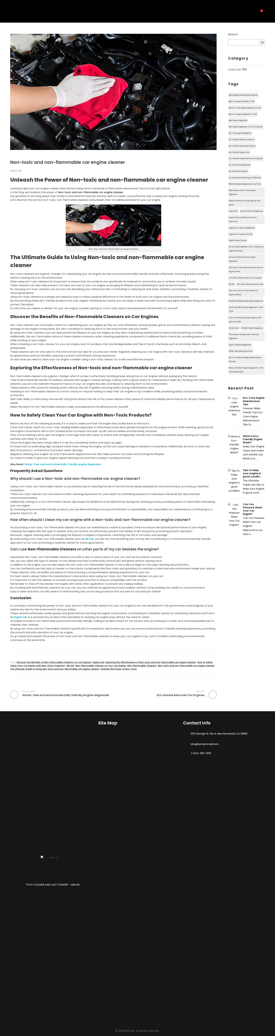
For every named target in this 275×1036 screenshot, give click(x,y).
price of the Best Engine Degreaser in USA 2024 (246, 309)
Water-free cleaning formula (241, 351)
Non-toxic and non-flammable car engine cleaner (186, 665)
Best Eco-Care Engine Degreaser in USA (245, 108)
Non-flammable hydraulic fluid (250, 284)
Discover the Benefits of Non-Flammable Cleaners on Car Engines (54, 662)
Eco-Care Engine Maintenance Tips (253, 401)
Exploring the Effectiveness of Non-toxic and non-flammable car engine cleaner (151, 662)
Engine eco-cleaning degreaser (242, 228)
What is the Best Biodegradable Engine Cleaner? (245, 359)
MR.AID (70, 665)
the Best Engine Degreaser (252, 328)
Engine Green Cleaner (238, 240)
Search (233, 34)
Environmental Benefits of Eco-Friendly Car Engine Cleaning (246, 249)
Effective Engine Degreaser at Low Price (245, 184)
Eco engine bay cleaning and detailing (245, 177)
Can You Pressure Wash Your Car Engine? (252, 509)
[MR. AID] (16, 12)
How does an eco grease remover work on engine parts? (246, 269)
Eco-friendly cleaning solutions (242, 139)
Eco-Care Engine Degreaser (240, 133)
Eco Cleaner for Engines (238, 171)
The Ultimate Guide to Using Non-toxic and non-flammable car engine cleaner (54, 669)
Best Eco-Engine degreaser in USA (243, 114)
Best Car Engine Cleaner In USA (241, 101)
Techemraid (234, 328)
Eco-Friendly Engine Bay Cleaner (242, 146)
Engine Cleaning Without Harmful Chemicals (243, 219)
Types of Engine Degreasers (240, 345)
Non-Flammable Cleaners (142, 665)
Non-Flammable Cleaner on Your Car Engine (100, 665)
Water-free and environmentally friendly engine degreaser (62, 464)
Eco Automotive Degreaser (239, 165)
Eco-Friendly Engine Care (239, 152)
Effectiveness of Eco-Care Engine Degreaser (242, 192)
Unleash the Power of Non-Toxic (118, 669)
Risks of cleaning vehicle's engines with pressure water (245, 319)
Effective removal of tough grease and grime (244, 203)
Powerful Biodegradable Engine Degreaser (246, 301)
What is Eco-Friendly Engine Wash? (252, 439)
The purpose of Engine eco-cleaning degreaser (244, 336)
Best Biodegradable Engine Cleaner (243, 95)
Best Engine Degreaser (238, 120)
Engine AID (16, 170)
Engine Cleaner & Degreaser (251, 211)
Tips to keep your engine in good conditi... (252, 473)
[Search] (261, 42)
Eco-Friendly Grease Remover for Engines (246, 158)
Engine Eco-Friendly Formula (240, 234)
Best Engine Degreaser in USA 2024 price (246, 127)
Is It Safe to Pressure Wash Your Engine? (245, 278)
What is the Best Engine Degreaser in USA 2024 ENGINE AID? (246, 370)
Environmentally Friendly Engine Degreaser (242, 259)
